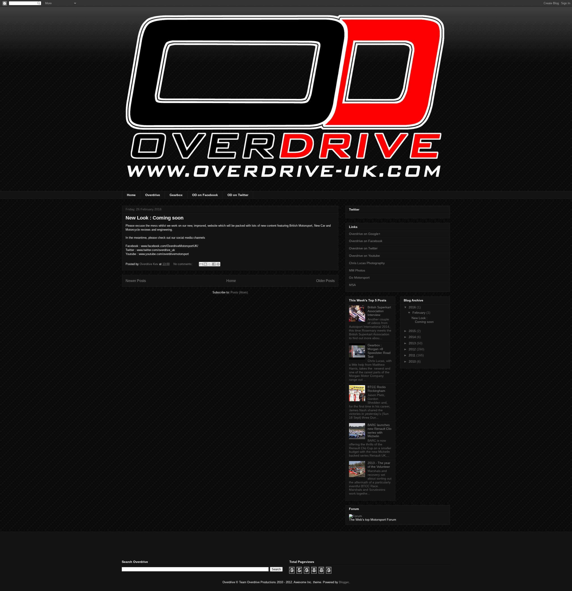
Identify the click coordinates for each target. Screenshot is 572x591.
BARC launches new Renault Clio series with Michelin (379, 430)
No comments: (183, 264)
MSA (352, 285)
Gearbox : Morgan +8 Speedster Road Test (379, 350)
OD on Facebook (205, 195)
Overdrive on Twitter (363, 248)
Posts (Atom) (239, 292)
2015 (413, 331)
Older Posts (325, 281)
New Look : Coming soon (154, 218)
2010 (413, 361)
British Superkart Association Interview (379, 311)
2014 (413, 337)
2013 (413, 343)
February (419, 312)
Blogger (344, 582)
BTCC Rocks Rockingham (377, 389)
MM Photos (357, 270)
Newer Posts (136, 281)
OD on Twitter (237, 195)
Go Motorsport (359, 277)
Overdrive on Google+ (364, 234)
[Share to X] (209, 264)
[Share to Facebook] (214, 264)
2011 (412, 355)
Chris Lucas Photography (367, 263)
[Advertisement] (174, 545)
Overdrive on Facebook (365, 241)
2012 (413, 349)
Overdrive (152, 195)
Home (131, 195)
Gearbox (176, 195)
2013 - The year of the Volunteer (379, 464)
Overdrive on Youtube (364, 255)
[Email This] (201, 264)
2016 (413, 307)
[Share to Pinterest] (218, 264)
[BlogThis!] (205, 264)
